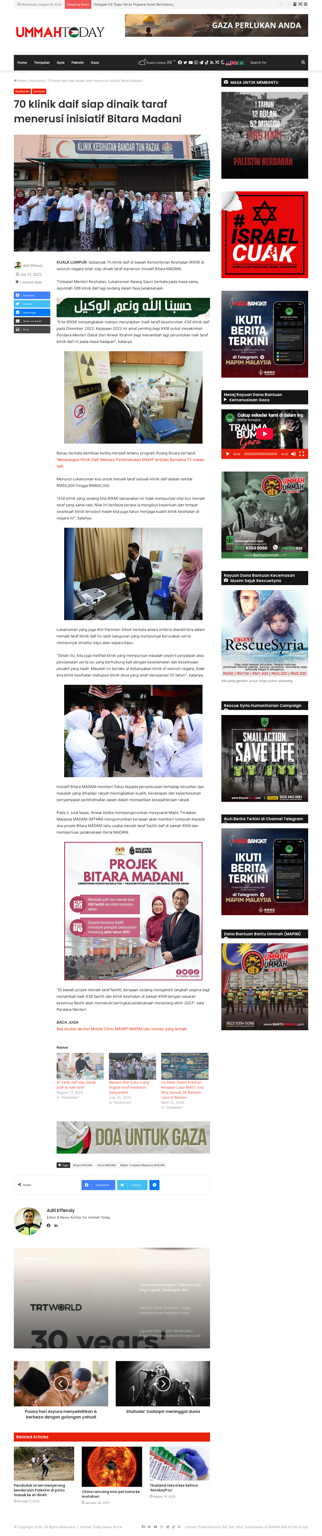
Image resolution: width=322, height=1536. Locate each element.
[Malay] (228, 62)
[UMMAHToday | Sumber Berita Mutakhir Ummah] (60, 32)
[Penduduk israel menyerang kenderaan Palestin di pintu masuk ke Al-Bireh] (44, 1464)
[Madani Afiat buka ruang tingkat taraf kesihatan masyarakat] (132, 1066)
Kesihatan (37, 81)
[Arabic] (241, 62)
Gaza (95, 62)
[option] (112, 1298)
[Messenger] (154, 1185)
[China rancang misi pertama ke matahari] (112, 1467)
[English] (235, 62)
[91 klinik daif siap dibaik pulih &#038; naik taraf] (80, 1066)
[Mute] (293, 453)
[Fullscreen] (301, 453)
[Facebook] (50, 1226)
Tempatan (42, 62)
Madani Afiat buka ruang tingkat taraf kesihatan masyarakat (129, 1087)
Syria (60, 62)
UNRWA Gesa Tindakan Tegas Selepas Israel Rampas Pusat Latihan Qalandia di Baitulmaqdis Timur (73, 1301)
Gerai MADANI (106, 1165)
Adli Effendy (33, 265)
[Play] (227, 453)
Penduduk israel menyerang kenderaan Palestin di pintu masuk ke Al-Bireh (39, 1490)
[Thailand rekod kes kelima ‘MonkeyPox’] (180, 1464)
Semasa (39, 91)
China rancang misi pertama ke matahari (111, 1494)
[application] (264, 434)
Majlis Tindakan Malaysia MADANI (142, 1165)
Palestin (77, 62)
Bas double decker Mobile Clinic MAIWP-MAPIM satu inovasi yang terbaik (122, 1028)
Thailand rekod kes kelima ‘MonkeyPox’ (174, 1488)
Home (22, 62)
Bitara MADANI (82, 1165)
